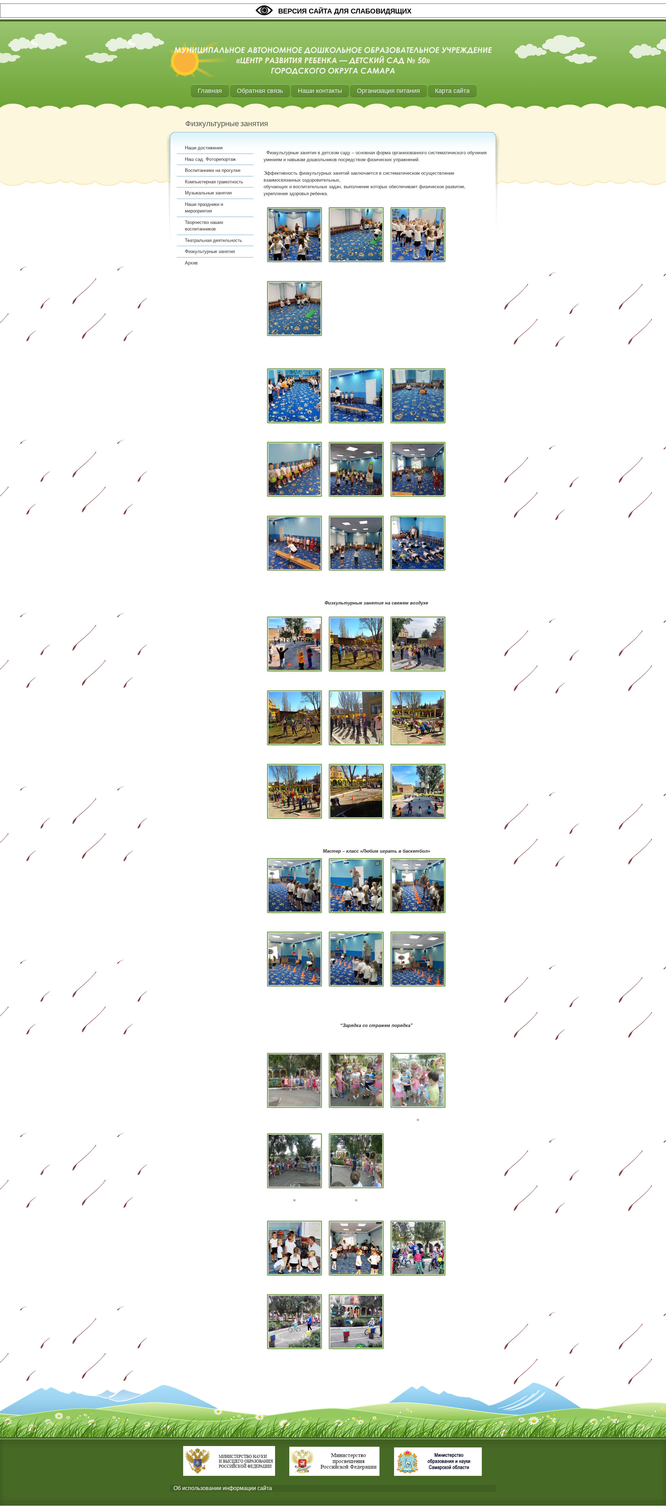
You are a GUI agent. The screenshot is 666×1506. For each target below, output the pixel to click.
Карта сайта (452, 90)
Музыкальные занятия (208, 192)
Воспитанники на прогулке (212, 170)
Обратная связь (260, 90)
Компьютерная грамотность (214, 181)
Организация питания (388, 90)
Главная (210, 90)
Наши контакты (320, 90)
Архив (191, 262)
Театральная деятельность (213, 240)
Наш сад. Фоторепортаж (210, 159)
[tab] (333, 1488)
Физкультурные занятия (210, 251)
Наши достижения (204, 147)
